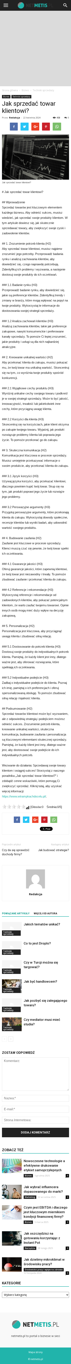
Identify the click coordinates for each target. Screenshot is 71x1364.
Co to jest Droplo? (37, 943)
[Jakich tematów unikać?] (12, 929)
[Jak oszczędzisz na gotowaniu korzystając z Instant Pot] (12, 1238)
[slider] (14, 806)
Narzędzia (30, 1248)
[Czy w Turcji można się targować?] (12, 967)
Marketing (30, 1197)
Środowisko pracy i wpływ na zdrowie (44, 1269)
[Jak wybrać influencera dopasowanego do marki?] (12, 1192)
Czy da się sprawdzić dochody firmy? (15, 852)
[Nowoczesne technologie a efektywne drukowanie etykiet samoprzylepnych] (12, 1166)
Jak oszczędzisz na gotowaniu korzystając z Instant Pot (42, 1238)
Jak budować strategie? (53, 850)
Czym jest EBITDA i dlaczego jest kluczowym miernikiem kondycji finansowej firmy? (45, 1212)
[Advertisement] (35, 48)
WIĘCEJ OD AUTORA (45, 913)
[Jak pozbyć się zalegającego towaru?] (12, 1005)
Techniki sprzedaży (21, 96)
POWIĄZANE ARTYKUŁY (16, 913)
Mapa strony (36, 1352)
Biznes (6, 96)
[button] (65, 5)
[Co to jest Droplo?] (12, 948)
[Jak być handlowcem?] (12, 986)
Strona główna (10, 90)
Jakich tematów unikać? (42, 924)
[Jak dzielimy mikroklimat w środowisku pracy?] (12, 1264)
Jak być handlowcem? (40, 981)
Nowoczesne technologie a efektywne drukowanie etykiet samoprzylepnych (44, 1165)
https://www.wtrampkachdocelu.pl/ (24, 796)
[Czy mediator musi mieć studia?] (12, 1024)
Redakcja (14, 117)
